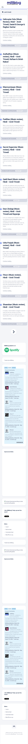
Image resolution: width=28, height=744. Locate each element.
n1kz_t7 (11, 414)
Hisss (11, 401)
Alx (21, 734)
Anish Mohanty (13, 386)
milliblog (12, 372)
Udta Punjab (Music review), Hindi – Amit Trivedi (11, 245)
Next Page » (14, 332)
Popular (14, 367)
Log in (7, 526)
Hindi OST (18, 45)
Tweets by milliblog (9, 360)
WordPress (13, 734)
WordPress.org (9, 534)
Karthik (13, 45)
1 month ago (13, 410)
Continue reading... (7, 40)
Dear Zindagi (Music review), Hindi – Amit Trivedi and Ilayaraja (11, 211)
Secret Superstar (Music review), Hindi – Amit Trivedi (13, 149)
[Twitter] (14, 7)
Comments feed (9, 532)
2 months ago (13, 426)
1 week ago (16, 383)
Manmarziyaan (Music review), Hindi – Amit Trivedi (12, 89)
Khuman (12, 429)
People (6, 367)
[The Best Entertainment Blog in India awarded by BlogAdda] (14, 503)
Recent (9, 367)
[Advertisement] (13, 485)
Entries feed (8, 529)
